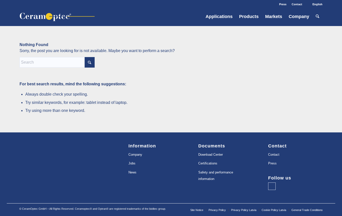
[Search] (317, 16)
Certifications (207, 163)
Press (282, 4)
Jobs (131, 163)
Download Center (210, 154)
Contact (297, 4)
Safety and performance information (215, 175)
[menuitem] (283, 4)
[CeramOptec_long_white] (60, 16)
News (132, 172)
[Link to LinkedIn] (272, 186)
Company (135, 154)
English (317, 4)
